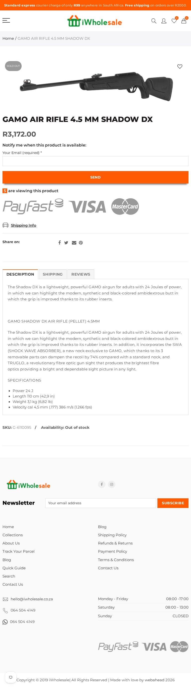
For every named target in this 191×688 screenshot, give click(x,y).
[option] (95, 87)
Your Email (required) (22, 153)
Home (8, 38)
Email (74, 243)
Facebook (59, 243)
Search (8, 576)
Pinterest (81, 243)
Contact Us (12, 584)
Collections (12, 535)
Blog (6, 560)
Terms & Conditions (116, 560)
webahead (154, 680)
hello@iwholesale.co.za (32, 599)
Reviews (80, 274)
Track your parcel (18, 551)
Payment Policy (112, 551)
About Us (11, 543)
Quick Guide (14, 568)
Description (20, 274)
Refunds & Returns (115, 543)
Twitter (66, 243)
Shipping (53, 274)
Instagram (111, 484)
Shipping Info (23, 225)
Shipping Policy (112, 535)
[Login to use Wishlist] (180, 66)
